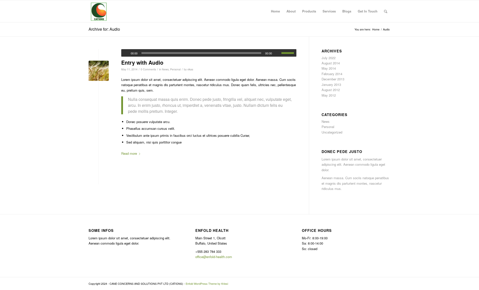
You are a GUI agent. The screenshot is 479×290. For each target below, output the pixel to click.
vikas (190, 69)
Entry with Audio (142, 62)
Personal (175, 69)
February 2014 (332, 73)
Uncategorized (332, 132)
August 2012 (331, 89)
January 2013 (331, 84)
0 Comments (148, 69)
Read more (129, 153)
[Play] (125, 53)
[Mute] (277, 53)
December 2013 (333, 79)
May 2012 (329, 95)
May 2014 (329, 68)
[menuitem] (275, 11)
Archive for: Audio (104, 29)
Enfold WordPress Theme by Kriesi (207, 284)
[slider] (288, 53)
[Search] (385, 11)
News (165, 69)
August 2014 (331, 63)
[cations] (99, 11)
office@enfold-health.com (213, 256)
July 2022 (329, 57)
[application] (208, 53)
